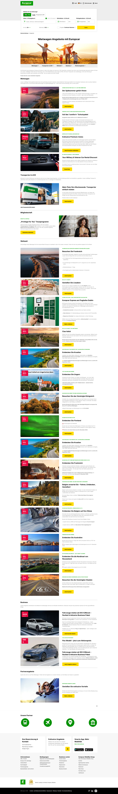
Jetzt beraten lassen (69, 633)
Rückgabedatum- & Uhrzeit (83, 18)
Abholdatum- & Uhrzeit (63, 18)
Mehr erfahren (68, 324)
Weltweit (59, 65)
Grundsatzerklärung (67, 790)
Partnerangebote (80, 65)
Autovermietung (24, 33)
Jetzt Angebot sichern (70, 664)
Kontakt (59, 790)
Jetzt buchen (67, 106)
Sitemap (55, 790)
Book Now (67, 169)
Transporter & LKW (47, 65)
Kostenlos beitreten (28, 232)
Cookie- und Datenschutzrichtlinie (38, 790)
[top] (97, 706)
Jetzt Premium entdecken (71, 150)
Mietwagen (35, 65)
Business (68, 65)
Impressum (49, 790)
